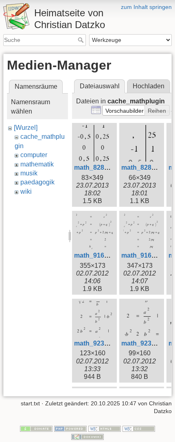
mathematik (37, 164)
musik (28, 173)
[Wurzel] (25, 127)
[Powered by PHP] (70, 428)
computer (33, 154)
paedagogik (37, 182)
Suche (81, 40)
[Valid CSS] (138, 428)
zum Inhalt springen (146, 7)
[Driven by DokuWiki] (87, 436)
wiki (26, 191)
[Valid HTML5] (104, 428)
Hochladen (148, 86)
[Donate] (36, 428)
